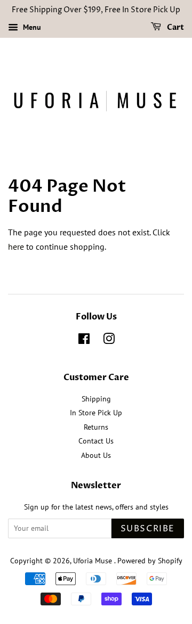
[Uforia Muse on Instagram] (109, 341)
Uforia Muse (93, 560)
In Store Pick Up (96, 412)
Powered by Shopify (149, 560)
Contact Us (96, 441)
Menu (31, 27)
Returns (96, 427)
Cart (174, 27)
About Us (96, 455)
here (16, 246)
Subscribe (148, 529)
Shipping (96, 399)
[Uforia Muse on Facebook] (84, 341)
